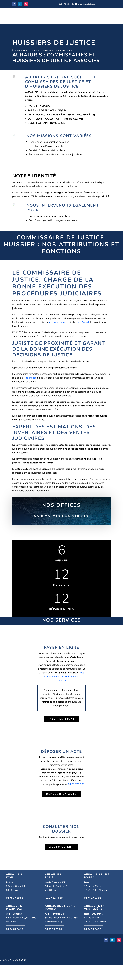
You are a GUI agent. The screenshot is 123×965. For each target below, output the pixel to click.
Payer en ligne (61, 718)
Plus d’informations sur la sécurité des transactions (64, 676)
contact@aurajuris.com (86, 4)
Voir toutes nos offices (61, 516)
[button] (76, 784)
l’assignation (30, 377)
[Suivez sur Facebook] (14, 4)
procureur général (57, 322)
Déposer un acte (61, 794)
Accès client (61, 847)
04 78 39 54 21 (67, 4)
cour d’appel (82, 322)
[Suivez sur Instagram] (26, 4)
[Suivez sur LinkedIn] (20, 4)
